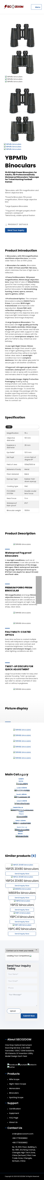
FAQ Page (13, 1117)
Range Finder (22, 828)
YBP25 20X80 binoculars (22, 869)
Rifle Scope (14, 1079)
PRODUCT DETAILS (18, 224)
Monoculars (14, 1088)
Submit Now (29, 1015)
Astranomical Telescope (22, 804)
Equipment (14, 1113)
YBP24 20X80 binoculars (22, 881)
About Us (13, 1122)
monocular (26, 809)
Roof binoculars (24, 784)
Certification (15, 1108)
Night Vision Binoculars (26, 774)
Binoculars (14, 1093)
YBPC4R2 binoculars (22, 929)
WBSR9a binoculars (22, 893)
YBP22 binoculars (22, 905)
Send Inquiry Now (22, 873)
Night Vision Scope (17, 1084)
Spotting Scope (22, 797)
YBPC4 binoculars (22, 917)
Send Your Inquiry (16, 230)
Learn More (20, 832)
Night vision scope (20, 816)
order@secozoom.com (22, 1133)
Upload (13, 1011)
